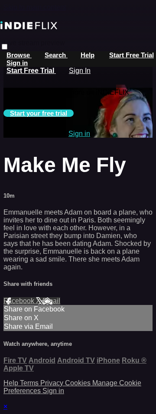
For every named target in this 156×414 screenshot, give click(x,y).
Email (51, 301)
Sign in (17, 62)
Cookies (78, 383)
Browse (19, 55)
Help (87, 55)
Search (56, 55)
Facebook (19, 301)
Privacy (52, 383)
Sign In (80, 70)
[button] (4, 47)
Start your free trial (38, 113)
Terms (30, 383)
